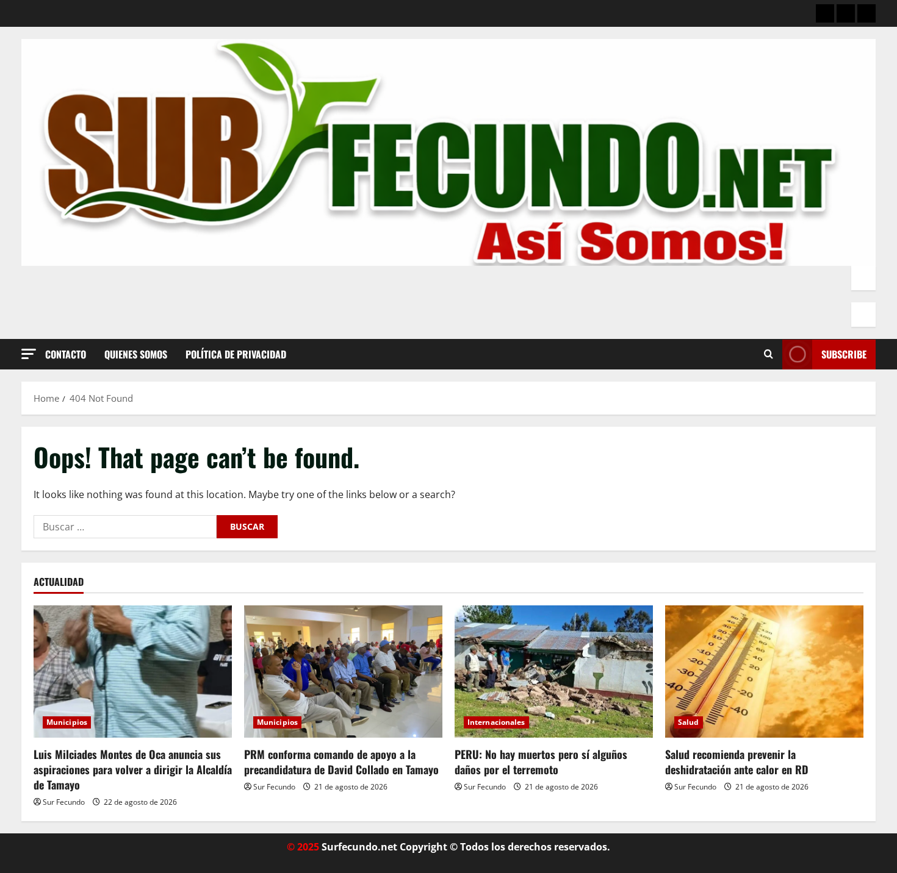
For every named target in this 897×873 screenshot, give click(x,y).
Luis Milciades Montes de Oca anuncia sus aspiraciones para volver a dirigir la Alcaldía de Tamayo (133, 769)
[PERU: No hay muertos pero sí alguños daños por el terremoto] (554, 671)
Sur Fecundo (64, 802)
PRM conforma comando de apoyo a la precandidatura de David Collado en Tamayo (341, 761)
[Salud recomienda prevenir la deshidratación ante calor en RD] (764, 671)
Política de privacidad (236, 354)
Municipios (66, 722)
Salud (688, 722)
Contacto (65, 354)
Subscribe (843, 354)
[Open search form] (768, 354)
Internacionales (496, 722)
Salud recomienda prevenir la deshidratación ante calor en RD (737, 761)
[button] (28, 354)
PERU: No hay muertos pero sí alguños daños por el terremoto (541, 761)
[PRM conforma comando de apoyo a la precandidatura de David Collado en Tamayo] (343, 671)
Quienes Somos (135, 354)
